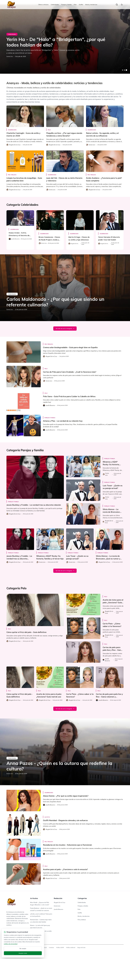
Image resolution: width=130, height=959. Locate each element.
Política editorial (70, 947)
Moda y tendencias (91, 4)
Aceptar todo (23, 953)
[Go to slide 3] (126, 70)
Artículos (34, 898)
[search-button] (117, 5)
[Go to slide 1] (122, 70)
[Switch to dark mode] (122, 4)
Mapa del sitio (81, 947)
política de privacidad (10, 944)
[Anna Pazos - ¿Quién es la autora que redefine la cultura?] (65, 751)
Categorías (82, 898)
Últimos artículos (43, 4)
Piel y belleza (12, 174)
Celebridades (55, 4)
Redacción (58, 898)
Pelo (75, 4)
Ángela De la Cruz (59, 902)
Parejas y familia (66, 4)
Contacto (51, 947)
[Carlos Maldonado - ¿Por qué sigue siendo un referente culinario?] (65, 287)
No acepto (23, 948)
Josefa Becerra (58, 909)
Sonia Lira (9, 56)
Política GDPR (60, 947)
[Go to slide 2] (124, 70)
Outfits (81, 4)
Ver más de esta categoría (64, 328)
